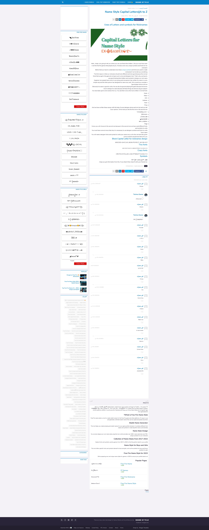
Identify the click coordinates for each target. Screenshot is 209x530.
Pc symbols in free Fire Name (80, 416)
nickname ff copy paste (68, 404)
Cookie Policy (95, 528)
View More (80, 106)
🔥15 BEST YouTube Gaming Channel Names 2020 (75, 300)
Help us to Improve (79, 528)
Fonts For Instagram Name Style (79, 328)
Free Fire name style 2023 (80, 338)
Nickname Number (82, 406)
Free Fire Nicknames (81, 350)
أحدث (146, 401)
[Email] (116, 19)
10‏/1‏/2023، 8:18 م (95, 265)
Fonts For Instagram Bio (81, 326)
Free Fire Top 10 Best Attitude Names (78, 354)
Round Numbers (82, 423)
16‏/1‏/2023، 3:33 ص (95, 295)
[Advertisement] (119, 504)
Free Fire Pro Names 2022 (80, 352)
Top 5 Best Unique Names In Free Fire (78, 444)
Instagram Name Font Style (70, 378)
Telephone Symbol (69, 439)
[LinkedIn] (120, 19)
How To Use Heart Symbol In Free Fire (78, 373)
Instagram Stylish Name (81, 385)
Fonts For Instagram (73, 324)
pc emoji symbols (82, 409)
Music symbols (83, 392)
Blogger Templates (144, 528)
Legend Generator (70, 385)
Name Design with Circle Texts (72, 395)
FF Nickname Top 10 (75, 321)
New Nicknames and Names (80, 402)
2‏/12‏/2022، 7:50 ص (99, 194)
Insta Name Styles (82, 378)
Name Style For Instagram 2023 (79, 399)
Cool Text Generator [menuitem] (103, 2)
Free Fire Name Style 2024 (80, 340)
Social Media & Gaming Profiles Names (78, 428)
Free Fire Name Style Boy (80, 342)
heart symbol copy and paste (80, 366)
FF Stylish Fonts (129, 166)
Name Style (69, 397)
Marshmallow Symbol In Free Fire (70, 387)
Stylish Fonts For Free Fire (80, 430)
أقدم (91, 401)
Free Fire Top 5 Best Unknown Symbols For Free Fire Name (75, 359)
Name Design (83, 395)
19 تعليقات (123, 16)
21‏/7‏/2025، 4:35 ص (99, 257)
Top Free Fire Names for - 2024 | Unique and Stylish (70, 288)
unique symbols (126, 70)
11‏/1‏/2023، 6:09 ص (95, 276)
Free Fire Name (66, 331)
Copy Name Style (71, 314)
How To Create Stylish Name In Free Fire (77, 371)
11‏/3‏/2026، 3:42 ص (95, 368)
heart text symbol (82, 369)
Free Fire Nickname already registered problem (76, 347)
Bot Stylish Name (82, 309)
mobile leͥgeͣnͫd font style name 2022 (78, 390)
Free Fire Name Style (69, 333)
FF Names (84, 321)
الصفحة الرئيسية (143, 8)
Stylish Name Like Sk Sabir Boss (79, 432)
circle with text (72, 312)
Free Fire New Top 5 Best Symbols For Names (76, 345)
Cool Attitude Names (81, 314)
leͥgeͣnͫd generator (82, 387)
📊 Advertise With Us (66, 528)
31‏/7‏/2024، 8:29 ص (95, 357)
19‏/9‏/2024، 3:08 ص (99, 338)
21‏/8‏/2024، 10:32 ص (99, 287)
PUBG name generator (71, 421)
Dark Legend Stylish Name (73, 316)
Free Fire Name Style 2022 (80, 335)
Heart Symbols (69, 366)
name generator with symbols (80, 397)
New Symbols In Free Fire (80, 404)
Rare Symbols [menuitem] (89, 2)
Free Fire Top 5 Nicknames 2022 (79, 361)
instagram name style (81, 380)
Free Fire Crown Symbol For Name (79, 331)
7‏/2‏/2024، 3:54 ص (95, 346)
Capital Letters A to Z (133, 8)
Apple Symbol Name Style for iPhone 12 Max (76, 305)
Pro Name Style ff (82, 421)
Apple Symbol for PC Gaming (72, 302)
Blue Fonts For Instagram (70, 307)
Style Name (65, 428)
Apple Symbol (83, 302)
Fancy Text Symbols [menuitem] (118, 2)
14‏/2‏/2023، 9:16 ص (95, 327)
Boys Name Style (72, 309)
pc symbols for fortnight (81, 413)
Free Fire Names (69, 342)
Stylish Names (72, 435)
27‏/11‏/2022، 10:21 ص (95, 183)
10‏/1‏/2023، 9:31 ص (95, 246)
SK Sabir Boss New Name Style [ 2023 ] (77, 425)
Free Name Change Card (81, 364)
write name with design (81, 447)
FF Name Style (83, 319)
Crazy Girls (83, 316)
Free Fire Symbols (69, 352)
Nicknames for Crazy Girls (70, 406)
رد (142, 189)
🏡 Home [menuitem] (130, 2)
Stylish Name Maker (81, 435)
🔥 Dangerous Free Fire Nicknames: (73, 275)
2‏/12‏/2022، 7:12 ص (95, 204)
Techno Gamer (138, 194)
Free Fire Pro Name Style (70, 350)
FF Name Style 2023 (73, 319)
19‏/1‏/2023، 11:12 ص (95, 306)
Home (147, 492)
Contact (111, 528)
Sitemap (88, 528)
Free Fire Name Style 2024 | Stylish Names (72, 282)
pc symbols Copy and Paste (80, 411)
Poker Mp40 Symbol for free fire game (78, 418)
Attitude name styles (81, 307)
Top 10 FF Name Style (81, 442)
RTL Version (104, 528)
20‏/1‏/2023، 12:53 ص (95, 317)
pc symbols (74, 409)
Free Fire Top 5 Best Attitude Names (78, 357)
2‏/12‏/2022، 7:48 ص (99, 215)
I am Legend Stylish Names (80, 376)
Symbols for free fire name (80, 439)
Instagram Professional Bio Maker (79, 383)
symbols (68, 437)
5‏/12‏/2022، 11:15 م (95, 235)
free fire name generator (81, 333)
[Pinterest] (123, 19)
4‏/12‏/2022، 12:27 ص (95, 225)
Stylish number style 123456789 (79, 437)
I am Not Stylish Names (67, 376)
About (116, 528)
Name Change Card (74, 392)
